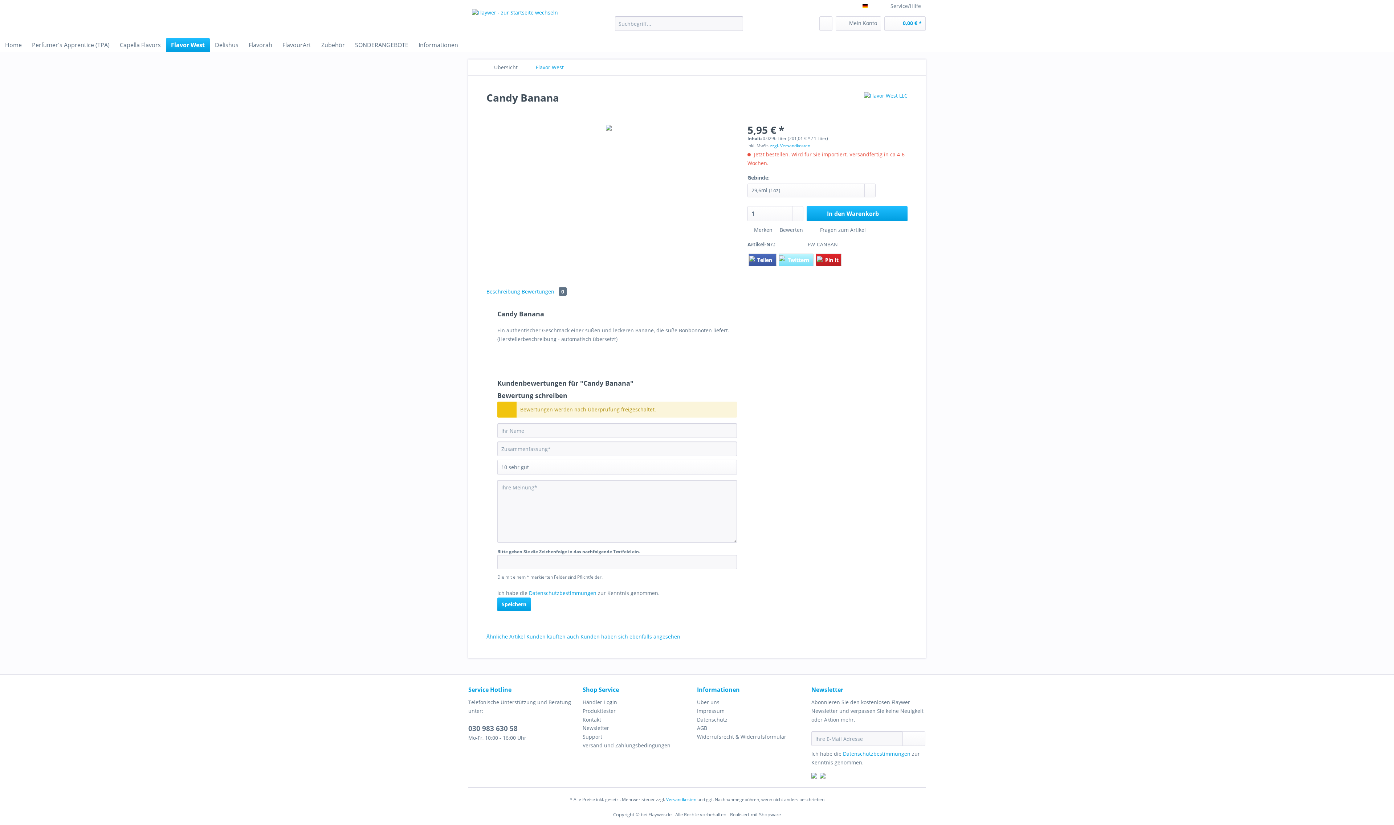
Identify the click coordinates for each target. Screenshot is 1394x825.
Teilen (765, 259)
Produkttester (599, 710)
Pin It (832, 259)
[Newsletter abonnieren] (913, 738)
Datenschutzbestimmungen (562, 593)
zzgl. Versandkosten (790, 146)
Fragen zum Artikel (842, 229)
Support (592, 736)
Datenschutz (712, 719)
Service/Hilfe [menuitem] (905, 6)
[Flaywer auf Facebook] (814, 776)
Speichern (514, 604)
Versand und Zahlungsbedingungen (626, 745)
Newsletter (596, 728)
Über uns (708, 702)
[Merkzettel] (825, 23)
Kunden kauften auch (552, 636)
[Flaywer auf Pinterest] (823, 776)
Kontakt (592, 719)
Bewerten (791, 229)
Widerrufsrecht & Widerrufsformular (741, 736)
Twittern (799, 259)
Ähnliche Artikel (505, 636)
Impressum (711, 710)
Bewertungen (543, 291)
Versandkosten (681, 799)
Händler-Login (600, 702)
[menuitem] (679, 27)
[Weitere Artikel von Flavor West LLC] (886, 105)
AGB (702, 728)
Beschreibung (503, 291)
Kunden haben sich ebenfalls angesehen (630, 636)
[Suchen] (736, 23)
